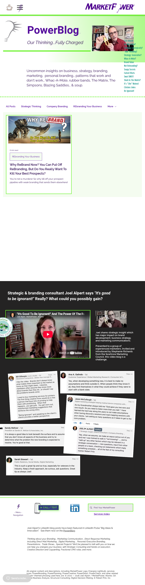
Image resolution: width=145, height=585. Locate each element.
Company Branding (57, 106)
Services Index (102, 514)
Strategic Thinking (31, 106)
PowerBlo (68, 530)
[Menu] (18, 506)
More (110, 106)
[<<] (21, 8)
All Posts (10, 106)
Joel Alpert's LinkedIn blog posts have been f (50, 528)
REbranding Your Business (87, 106)
